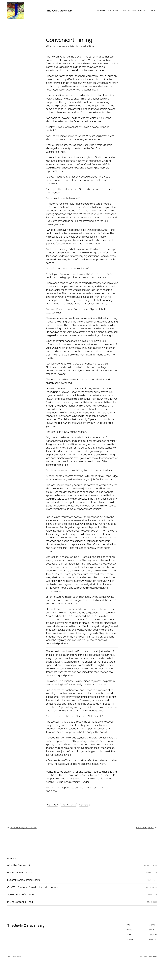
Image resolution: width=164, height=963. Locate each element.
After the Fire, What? (18, 865)
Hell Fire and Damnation (20, 872)
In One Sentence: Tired (20, 901)
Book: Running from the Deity (23, 827)
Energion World (63, 46)
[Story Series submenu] (119, 10)
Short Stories (89, 46)
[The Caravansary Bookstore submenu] (148, 10)
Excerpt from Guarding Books (23, 880)
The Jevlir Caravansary (59, 10)
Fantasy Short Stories (77, 46)
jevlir (55, 46)
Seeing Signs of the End (20, 894)
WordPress (153, 956)
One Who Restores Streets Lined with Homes (32, 887)
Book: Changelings (145, 827)
